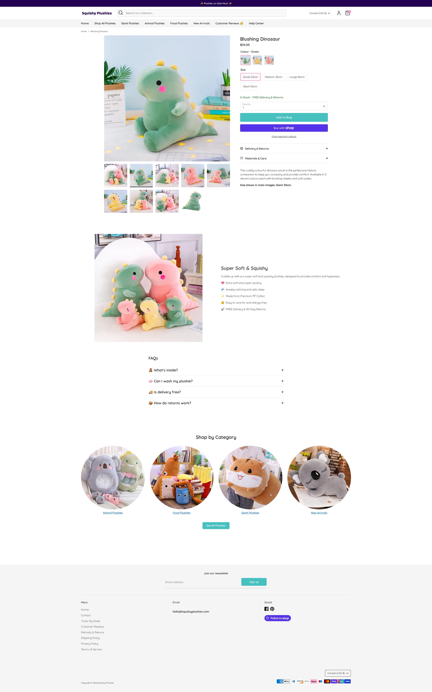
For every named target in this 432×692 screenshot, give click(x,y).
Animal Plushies (155, 23)
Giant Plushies (130, 23)
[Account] (338, 13)
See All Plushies (216, 525)
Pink (269, 60)
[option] (167, 99)
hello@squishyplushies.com (191, 611)
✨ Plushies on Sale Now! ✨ (216, 3)
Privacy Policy (89, 643)
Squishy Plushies (106, 683)
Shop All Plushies (105, 23)
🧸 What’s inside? (163, 370)
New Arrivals (202, 23)
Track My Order (90, 621)
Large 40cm (297, 77)
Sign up (254, 582)
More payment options (284, 136)
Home (85, 23)
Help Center (256, 23)
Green (245, 60)
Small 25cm (250, 77)
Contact (86, 615)
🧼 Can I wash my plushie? (170, 381)
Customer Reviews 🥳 (229, 23)
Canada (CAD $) (318, 13)
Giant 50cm (250, 86)
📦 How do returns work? (169, 403)
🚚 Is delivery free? (164, 392)
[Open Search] (120, 12)
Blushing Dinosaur (99, 31)
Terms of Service (91, 649)
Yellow (257, 60)
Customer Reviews (92, 626)
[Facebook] (266, 609)
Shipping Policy (90, 638)
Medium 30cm (273, 77)
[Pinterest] (272, 609)
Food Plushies (179, 23)
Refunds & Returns (92, 632)
